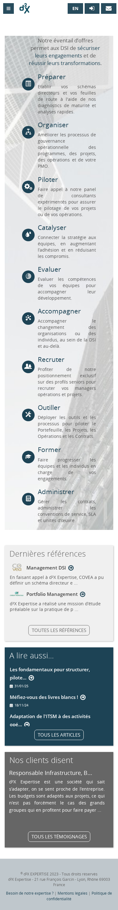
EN (75, 8)
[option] (57, 791)
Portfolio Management (52, 594)
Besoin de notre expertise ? (29, 893)
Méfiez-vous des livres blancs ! (44, 697)
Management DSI (46, 567)
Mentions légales (72, 893)
